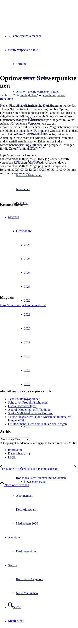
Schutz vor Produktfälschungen (28, 402)
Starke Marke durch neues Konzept (30, 413)
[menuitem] (47, 71)
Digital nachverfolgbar (22, 406)
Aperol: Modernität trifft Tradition (29, 409)
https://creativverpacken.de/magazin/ (23, 305)
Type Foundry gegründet (23, 399)
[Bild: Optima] (39, 68)
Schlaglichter (28, 95)
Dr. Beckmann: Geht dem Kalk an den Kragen (37, 424)
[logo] (30, 18)
